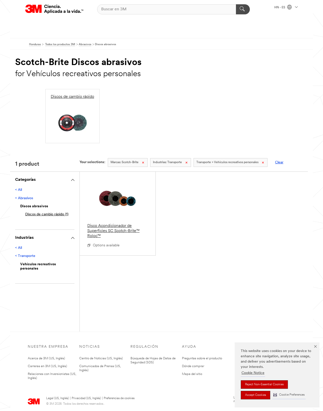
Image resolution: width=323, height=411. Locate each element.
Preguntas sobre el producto (202, 358)
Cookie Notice (252, 373)
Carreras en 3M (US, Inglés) (47, 366)
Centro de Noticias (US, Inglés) (101, 358)
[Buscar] (243, 9)
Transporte (167, 162)
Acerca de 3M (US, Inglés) (46, 358)
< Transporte (25, 256)
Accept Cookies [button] (255, 395)
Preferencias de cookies (119, 398)
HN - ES (280, 7)
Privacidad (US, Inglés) (86, 398)
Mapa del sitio (192, 374)
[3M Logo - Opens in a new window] (54, 9)
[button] (289, 395)
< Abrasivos (24, 198)
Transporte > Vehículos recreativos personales (227, 162)
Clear (279, 162)
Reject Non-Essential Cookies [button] (264, 384)
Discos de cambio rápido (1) (46, 214)
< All (18, 190)
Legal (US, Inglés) (57, 398)
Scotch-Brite (125, 162)
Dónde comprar (193, 366)
